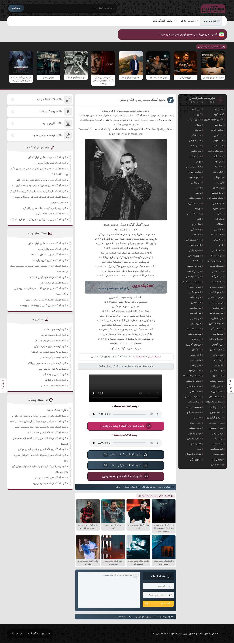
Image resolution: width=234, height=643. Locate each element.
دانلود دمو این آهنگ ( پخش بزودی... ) (122, 426)
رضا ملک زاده (217, 234)
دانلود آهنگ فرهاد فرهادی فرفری (50, 483)
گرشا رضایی (195, 355)
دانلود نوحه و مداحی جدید (47, 135)
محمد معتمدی (216, 396)
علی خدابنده (195, 297)
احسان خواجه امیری (214, 119)
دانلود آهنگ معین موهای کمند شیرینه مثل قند (42, 180)
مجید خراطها (195, 370)
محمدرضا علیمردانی (214, 402)
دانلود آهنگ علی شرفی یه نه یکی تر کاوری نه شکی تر (39, 191)
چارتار (198, 187)
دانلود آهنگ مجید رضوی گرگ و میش (143, 100)
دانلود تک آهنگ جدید (49, 99)
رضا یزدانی (196, 234)
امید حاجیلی (195, 140)
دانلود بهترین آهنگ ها (38, 633)
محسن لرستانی (193, 381)
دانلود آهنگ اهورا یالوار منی (53, 163)
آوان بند (197, 114)
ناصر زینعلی (195, 443)
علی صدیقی (218, 308)
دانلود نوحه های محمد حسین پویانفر (48, 363)
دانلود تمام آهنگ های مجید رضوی (122, 476)
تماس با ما (187, 21)
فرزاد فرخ (196, 339)
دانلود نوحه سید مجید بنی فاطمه (49, 352)
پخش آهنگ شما (162, 21)
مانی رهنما (196, 365)
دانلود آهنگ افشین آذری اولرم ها (50, 260)
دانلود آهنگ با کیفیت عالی (122, 455)
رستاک (220, 224)
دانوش (220, 213)
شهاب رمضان (217, 287)
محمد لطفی (195, 391)
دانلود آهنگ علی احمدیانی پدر (51, 477)
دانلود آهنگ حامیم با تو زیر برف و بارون (46, 300)
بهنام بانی (219, 177)
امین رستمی (195, 156)
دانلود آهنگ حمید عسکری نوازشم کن (48, 157)
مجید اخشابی (217, 370)
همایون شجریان (193, 454)
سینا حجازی (218, 271)
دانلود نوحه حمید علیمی (54, 385)
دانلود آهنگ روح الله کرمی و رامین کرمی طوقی (43, 449)
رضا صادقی (196, 229)
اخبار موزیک (17, 633)
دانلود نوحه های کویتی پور (53, 369)
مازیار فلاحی (195, 360)
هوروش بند (218, 459)
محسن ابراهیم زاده (192, 375)
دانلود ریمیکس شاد (50, 112)
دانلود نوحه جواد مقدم (56, 329)
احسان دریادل (194, 119)
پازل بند (220, 182)
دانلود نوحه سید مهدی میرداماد (50, 341)
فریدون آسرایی (193, 344)
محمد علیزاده (217, 391)
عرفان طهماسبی (215, 297)
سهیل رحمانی (194, 255)
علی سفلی (196, 302)
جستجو (16, 8)
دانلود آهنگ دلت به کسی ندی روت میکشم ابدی (41, 427)
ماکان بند (219, 365)
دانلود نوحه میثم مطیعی (54, 357)
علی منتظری (217, 318)
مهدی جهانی (195, 423)
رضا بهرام (196, 224)
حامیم (198, 193)
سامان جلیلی (194, 250)
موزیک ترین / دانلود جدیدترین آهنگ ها (212, 8)
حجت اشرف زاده (215, 198)
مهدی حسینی (217, 428)
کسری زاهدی (217, 355)
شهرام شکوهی (216, 292)
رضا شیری (219, 229)
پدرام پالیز (196, 182)
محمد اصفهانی (194, 386)
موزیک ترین (209, 21)
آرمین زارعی (218, 109)
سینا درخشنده (194, 271)
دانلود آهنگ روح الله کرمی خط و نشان (48, 432)
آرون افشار (196, 109)
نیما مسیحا (218, 454)
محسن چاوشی (216, 381)
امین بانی (219, 156)
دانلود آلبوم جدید (52, 123)
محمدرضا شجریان (192, 396)
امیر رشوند (196, 145)
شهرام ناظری (195, 292)
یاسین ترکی (195, 459)
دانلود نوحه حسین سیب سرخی (51, 346)
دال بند (198, 208)
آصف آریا (219, 114)
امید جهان (218, 140)
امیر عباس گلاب (216, 151)
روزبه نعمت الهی (193, 240)
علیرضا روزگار (217, 328)
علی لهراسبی (195, 313)
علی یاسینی (195, 318)
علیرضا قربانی (194, 334)
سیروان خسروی (193, 266)
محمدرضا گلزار (194, 402)
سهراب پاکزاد (217, 255)
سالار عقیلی (218, 250)
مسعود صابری (217, 412)
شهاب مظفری (194, 287)
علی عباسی (195, 308)
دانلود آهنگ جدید (57, 410)
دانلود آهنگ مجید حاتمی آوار (52, 213)
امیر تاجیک (218, 145)
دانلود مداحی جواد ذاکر (56, 374)
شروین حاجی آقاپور (191, 281)
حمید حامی (218, 203)
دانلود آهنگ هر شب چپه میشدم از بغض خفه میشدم (39, 421)
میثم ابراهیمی (194, 438)
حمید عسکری (194, 203)
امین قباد (219, 161)
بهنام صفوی (195, 177)
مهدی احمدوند (216, 423)
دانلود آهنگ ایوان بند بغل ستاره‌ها (49, 254)
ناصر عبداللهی (217, 449)
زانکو (221, 245)
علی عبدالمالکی (216, 313)
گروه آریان (218, 360)
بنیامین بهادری (194, 172)
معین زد (197, 417)
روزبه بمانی (218, 240)
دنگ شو (219, 219)
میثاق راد (219, 438)
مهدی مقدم (195, 428)
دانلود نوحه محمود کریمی (54, 335)
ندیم (199, 449)
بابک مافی (218, 172)
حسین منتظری (194, 198)
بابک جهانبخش (193, 167)
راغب (199, 219)
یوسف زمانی (217, 464)
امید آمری (219, 135)
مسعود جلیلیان (193, 407)
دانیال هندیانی (194, 213)
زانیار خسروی (195, 245)
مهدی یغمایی (194, 433)
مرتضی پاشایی (216, 407)
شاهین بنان (218, 281)
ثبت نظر (165, 603)
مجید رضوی (138, 356)
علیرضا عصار (218, 334)
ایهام (198, 161)
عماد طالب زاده (216, 339)
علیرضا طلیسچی (193, 328)
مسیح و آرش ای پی (213, 417)
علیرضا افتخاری (216, 323)
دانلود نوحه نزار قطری (56, 380)
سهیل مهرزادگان (215, 260)
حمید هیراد (218, 208)
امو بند (198, 130)
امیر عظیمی (195, 151)
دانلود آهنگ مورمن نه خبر (54, 283)
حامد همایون (217, 193)
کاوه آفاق (196, 349)
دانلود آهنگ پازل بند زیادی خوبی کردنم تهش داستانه (39, 219)
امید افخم (196, 135)
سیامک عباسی (216, 266)
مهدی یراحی (218, 433)
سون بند (197, 260)
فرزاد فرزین (218, 344)
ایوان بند (219, 167)
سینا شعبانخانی (193, 276)
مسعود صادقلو (194, 412)
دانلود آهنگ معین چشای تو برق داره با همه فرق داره (40, 185)
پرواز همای (218, 187)
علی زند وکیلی (217, 302)
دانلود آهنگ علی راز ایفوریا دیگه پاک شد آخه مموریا (40, 416)
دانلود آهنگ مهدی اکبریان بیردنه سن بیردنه (44, 305)
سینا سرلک (218, 276)
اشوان (198, 125)
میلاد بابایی (218, 443)
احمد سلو (219, 125)
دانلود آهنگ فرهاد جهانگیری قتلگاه (49, 277)
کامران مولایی (217, 349)
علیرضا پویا (196, 323)
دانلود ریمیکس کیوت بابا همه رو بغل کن (45, 208)
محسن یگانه (217, 386)
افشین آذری (217, 130)
